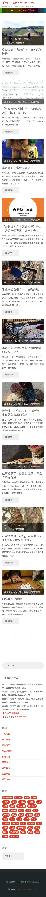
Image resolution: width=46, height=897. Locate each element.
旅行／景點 (7, 750)
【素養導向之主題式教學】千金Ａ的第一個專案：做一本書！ (22, 229)
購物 (5, 832)
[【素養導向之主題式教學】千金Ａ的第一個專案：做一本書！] (23, 210)
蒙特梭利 (21, 827)
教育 (12, 819)
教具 (37, 815)
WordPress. (32, 889)
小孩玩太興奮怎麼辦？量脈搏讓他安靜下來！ (22, 350)
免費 (34, 797)
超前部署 (14, 832)
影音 (14, 815)
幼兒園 (6, 815)
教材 (5, 819)
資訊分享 (6, 779)
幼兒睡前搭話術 (12, 599)
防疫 (30, 832)
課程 (37, 827)
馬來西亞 (14, 836)
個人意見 (6, 739)
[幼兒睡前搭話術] (23, 582)
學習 (21, 810)
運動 (23, 832)
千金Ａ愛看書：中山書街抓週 (20, 289)
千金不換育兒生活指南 (18, 2)
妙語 (5, 810)
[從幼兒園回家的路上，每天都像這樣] (23, 33)
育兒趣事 (20, 42)
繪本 (39, 823)
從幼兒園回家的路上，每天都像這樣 (22, 52)
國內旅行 (21, 806)
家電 (28, 810)
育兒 (5, 827)
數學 (19, 819)
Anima (22, 889)
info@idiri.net (21, 716)
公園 (14, 802)
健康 (27, 797)
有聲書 (6, 823)
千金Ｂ (31, 802)
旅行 (26, 819)
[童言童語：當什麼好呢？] (23, 151)
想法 (21, 815)
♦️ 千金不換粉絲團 (10, 713)
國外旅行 (32, 806)
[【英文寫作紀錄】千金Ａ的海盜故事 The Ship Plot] (23, 92)
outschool (7, 797)
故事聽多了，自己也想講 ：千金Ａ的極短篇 (22, 475)
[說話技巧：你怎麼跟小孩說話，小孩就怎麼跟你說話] (23, 394)
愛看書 (29, 815)
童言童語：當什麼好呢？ (17, 168)
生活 (23, 823)
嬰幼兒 (13, 810)
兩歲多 (6, 802)
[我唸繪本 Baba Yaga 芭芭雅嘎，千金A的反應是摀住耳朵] (23, 519)
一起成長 (10, 529)
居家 (35, 810)
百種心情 (10, 42)
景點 (33, 819)
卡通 (5, 806)
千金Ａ (22, 802)
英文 (12, 827)
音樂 (37, 832)
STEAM (18, 797)
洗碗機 (15, 823)
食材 (5, 836)
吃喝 (12, 806)
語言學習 (35, 101)
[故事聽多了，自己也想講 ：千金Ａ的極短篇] (23, 457)
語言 (30, 827)
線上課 (31, 823)
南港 (39, 802)
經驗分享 (36, 219)
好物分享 (6, 745)
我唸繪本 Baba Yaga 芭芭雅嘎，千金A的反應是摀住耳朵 (22, 538)
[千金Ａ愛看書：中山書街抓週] (23, 273)
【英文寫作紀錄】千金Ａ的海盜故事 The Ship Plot (22, 111)
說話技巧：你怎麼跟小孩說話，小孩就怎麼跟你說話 (22, 413)
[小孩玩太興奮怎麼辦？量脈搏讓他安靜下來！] (23, 331)
